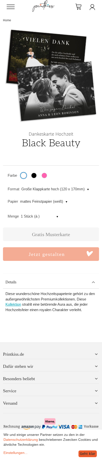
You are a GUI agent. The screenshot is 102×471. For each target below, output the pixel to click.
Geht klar (87, 453)
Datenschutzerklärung (20, 440)
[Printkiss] (43, 2)
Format (13, 189)
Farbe (12, 175)
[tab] (51, 282)
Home (7, 20)
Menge (13, 216)
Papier (13, 201)
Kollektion (13, 304)
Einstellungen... (15, 453)
